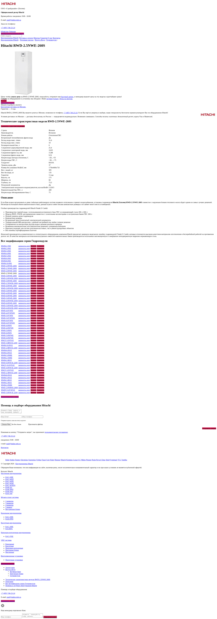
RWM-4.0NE (6, 253)
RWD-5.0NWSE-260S (9, 306)
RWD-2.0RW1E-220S (9, 348)
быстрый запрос (67, 97)
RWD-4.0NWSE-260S (9, 301)
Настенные (9, 552)
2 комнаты (9, 501)
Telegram (12, 32)
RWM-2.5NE (6, 246)
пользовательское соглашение (56, 432)
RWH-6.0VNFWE (8, 323)
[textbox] (11, 36)
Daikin (12, 460)
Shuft (108, 460)
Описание (9, 582)
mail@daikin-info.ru (14, 20)
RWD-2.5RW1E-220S (9, 373)
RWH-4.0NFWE (7, 328)
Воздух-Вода (40, 40)
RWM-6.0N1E (6, 350)
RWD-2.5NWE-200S (9, 268)
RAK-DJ (8, 487)
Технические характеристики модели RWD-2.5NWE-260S (27, 580)
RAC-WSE (9, 483)
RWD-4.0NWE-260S (9, 293)
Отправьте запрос (7, 103)
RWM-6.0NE (6, 258)
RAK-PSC (9, 491)
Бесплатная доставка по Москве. (13, 107)
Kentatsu (69, 460)
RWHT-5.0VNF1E (8, 390)
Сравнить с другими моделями (13, 126)
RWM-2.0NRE (6, 385)
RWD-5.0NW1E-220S (9, 393)
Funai (44, 460)
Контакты (4, 448)
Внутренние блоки (12, 509)
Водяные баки (15, 572)
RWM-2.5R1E (6, 383)
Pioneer (89, 460)
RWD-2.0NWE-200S (9, 266)
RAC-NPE (9, 477)
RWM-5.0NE (6, 256)
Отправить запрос (209, 428)
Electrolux (24, 460)
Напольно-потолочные (14, 548)
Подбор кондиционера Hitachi (12, 34)
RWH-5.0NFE (6, 330)
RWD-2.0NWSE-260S (9, 278)
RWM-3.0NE (6, 251)
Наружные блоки (12, 550)
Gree (48, 460)
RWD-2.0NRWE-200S (9, 388)
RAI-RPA (9, 529)
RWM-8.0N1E (6, 375)
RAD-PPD (9, 519)
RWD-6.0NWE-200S (9, 296)
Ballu (7, 460)
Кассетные (9, 546)
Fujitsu (38, 460)
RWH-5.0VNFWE (8, 318)
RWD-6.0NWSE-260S (9, 308)
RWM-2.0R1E (6, 360)
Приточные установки (14, 560)
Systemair (113, 460)
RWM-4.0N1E (6, 353)
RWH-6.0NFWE (7, 338)
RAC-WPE (9, 481)
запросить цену (24, 246)
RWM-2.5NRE (6, 358)
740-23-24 (8, 28)
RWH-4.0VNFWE (8, 313)
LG (79, 460)
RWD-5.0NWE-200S (9, 291)
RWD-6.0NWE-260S (9, 303)
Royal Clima (100, 460)
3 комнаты (9, 503)
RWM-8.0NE (6, 261)
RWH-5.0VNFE (7, 316)
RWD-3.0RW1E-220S (9, 343)
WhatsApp (5, 32)
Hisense (57, 460)
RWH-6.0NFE (6, 333)
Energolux (32, 460)
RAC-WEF (9, 479)
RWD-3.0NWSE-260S (9, 288)
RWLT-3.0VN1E (7, 370)
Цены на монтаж (65, 99)
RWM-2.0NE (6, 248)
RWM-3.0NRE (6, 355)
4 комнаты (9, 505)
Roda (94, 460)
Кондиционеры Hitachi (9, 40)
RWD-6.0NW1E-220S (9, 363)
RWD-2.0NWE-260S (9, 271)
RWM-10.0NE (6, 263)
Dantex (17, 460)
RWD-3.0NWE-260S (9, 281)
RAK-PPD (9, 489)
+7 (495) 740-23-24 (70, 113)
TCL (119, 460)
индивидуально (52, 99)
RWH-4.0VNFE (7, 311)
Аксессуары (10, 568)
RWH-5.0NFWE (7, 335)
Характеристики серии (10, 397)
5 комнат (8, 507)
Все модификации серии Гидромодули (20, 584)
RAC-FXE (9, 536)
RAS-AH (8, 493)
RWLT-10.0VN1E (8, 365)
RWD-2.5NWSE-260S (9, 283)
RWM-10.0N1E (7, 345)
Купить (4, 101)
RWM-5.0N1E (6, 378)
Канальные (9, 544)
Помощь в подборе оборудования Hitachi (21, 586)
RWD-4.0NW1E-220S (9, 368)
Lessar (75, 460)
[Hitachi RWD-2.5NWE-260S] (23, 95)
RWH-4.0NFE (6, 325)
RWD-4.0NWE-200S (9, 286)
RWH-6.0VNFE (7, 321)
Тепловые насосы (26, 40)
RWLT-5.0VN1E (7, 340)
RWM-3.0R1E (6, 380)
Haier (52, 460)
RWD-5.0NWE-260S (9, 298)
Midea (83, 460)
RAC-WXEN (10, 485)
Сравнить (40, 246)
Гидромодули (51, 40)
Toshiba (124, 460)
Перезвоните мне (50, 617)
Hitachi (63, 460)
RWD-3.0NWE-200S (9, 276)
